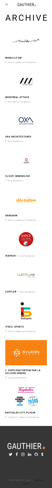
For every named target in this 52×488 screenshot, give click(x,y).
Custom (11, 378)
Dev (9, 62)
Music (16, 102)
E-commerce (18, 62)
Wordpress (31, 62)
